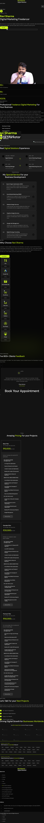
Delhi (2, 747)
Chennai (17, 747)
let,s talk (2, 3)
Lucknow (8, 749)
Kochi (6, 765)
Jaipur (20, 749)
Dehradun (10, 765)
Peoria (24, 765)
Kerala (25, 747)
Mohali (38, 749)
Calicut (24, 749)
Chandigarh (29, 749)
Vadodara (34, 765)
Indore (3, 765)
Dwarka (15, 765)
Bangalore (12, 747)
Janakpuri (19, 765)
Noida (33, 747)
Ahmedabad (4, 749)
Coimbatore (38, 747)
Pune (13, 749)
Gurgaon (33, 749)
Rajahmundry (29, 765)
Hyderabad (7, 747)
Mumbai (29, 747)
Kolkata (21, 747)
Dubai (16, 749)
